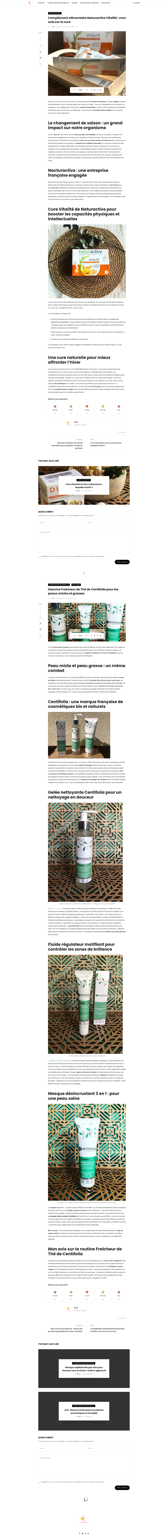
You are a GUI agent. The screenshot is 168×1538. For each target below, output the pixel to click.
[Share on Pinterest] (40, 58)
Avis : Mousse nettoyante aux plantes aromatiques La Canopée (84, 1411)
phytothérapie (115, 185)
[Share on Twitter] (40, 52)
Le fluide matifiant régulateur (59, 1061)
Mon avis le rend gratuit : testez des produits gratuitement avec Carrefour (65, 1330)
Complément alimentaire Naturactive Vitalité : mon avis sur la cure (107, 1330)
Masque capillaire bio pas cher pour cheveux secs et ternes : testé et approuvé (84, 1369)
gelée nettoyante (56, 909)
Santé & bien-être (54, 13)
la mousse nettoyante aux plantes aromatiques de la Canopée (99, 683)
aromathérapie (53, 188)
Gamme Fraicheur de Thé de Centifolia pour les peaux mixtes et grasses (67, 445)
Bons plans (106, 3)
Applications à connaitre (89, 3)
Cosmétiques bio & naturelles (58, 3)
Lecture (74, 3)
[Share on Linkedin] (40, 64)
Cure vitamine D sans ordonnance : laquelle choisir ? (106, 444)
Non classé (76, 584)
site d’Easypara (95, 386)
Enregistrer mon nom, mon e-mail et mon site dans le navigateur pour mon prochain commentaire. (72, 556)
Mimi (53, 26)
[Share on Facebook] (40, 46)
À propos (41, 3)
